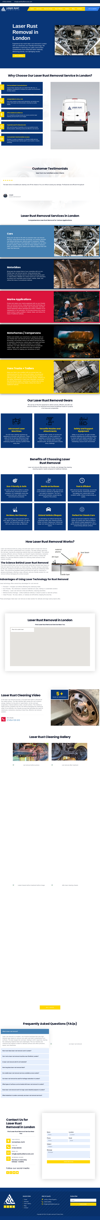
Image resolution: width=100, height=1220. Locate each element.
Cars (10, 233)
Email (70, 1138)
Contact (79, 9)
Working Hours (17, 1157)
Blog (73, 9)
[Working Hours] (8, 1158)
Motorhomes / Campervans (24, 333)
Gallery (67, 9)
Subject (49, 1144)
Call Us (14, 1145)
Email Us (15, 1151)
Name (48, 1132)
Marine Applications (19, 299)
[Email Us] (8, 1153)
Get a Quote (10, 718)
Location (71, 1132)
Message (49, 1150)
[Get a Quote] (3, 719)
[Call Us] (8, 1147)
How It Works (58, 9)
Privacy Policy (60, 1214)
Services (38, 9)
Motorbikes (14, 267)
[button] (25, 1031)
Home (32, 9)
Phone (49, 1138)
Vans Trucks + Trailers (20, 368)
